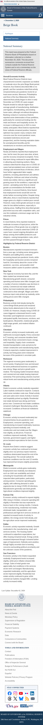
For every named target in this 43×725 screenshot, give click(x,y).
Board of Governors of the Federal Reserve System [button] (22, 8)
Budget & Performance (14, 666)
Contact (8, 651)
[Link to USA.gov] (12, 706)
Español (8, 673)
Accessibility (10, 681)
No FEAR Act (10, 670)
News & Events (11, 613)
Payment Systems (12, 628)
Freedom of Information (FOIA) (17, 659)
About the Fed (10, 610)
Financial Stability (12, 624)
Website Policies (11, 677)
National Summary (12, 38)
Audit (26, 666)
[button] (3, 9)
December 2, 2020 (12, 20)
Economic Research (13, 632)
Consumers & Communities (15, 639)
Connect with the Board (14, 643)
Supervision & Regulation (15, 621)
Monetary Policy (11, 617)
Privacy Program (25, 677)
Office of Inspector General (15, 662)
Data (7, 635)
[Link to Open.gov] (27, 706)
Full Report (9, 34)
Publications (10, 655)
